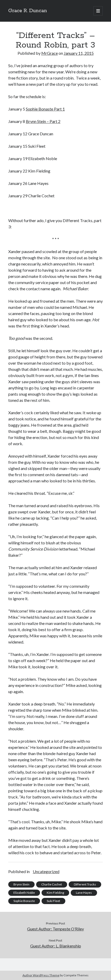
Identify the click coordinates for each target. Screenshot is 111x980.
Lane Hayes (84, 893)
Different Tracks (85, 884)
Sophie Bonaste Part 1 (45, 108)
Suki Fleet (53, 901)
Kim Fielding (55, 893)
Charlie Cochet (51, 884)
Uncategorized (46, 871)
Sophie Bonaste (24, 901)
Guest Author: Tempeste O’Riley (55, 928)
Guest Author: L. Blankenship (55, 945)
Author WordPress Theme (40, 975)
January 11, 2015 (79, 53)
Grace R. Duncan (27, 11)
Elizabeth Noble (24, 893)
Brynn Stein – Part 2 (43, 121)
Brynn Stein (21, 884)
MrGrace (49, 53)
